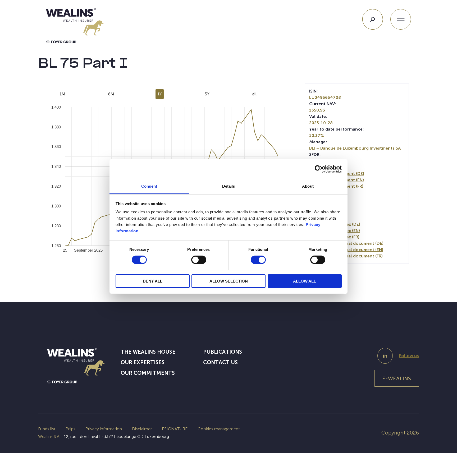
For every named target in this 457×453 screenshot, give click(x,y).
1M (62, 93)
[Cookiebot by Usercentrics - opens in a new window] (318, 169)
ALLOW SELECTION (228, 281)
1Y (159, 93)
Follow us (409, 355)
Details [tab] (228, 186)
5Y (207, 93)
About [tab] (308, 186)
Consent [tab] (149, 186)
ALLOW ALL (304, 281)
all (254, 93)
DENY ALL (152, 281)
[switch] (198, 261)
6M (111, 93)
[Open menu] (400, 19)
